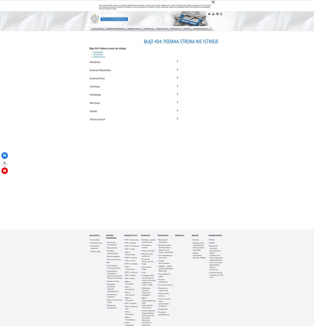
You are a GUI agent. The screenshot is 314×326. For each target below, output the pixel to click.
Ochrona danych (215, 236)
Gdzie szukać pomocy (164, 295)
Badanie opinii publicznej (147, 255)
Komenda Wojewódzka (111, 237)
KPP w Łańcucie (131, 273)
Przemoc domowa (166, 286)
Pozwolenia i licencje (147, 247)
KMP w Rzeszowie (129, 300)
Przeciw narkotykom (163, 281)
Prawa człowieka (148, 251)
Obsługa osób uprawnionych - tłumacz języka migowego (199, 247)
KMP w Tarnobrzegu (130, 319)
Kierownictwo (112, 248)
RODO (212, 240)
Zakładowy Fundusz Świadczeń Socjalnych (146, 292)
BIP (108, 263)
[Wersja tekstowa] (217, 13)
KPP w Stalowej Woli (131, 308)
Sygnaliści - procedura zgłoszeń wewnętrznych (112, 288)
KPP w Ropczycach (130, 294)
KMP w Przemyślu (129, 283)
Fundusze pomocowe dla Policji (147, 262)
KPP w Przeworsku (129, 289)
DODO (212, 244)
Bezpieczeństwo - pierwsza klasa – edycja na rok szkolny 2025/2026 (166, 249)
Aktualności (95, 236)
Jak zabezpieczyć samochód (165, 257)
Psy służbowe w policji (165, 276)
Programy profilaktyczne (164, 314)
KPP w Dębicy (130, 244)
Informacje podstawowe (112, 244)
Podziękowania (96, 244)
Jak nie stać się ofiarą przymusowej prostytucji (164, 303)
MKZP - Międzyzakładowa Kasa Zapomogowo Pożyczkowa (149, 303)
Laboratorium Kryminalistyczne (113, 267)
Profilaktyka (163, 236)
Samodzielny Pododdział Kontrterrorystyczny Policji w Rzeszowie (114, 275)
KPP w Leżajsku (131, 264)
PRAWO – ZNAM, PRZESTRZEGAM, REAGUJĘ (166, 269)
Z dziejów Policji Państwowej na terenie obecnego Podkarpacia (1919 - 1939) (149, 281)
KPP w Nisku (130, 279)
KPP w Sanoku (131, 304)
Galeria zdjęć (96, 252)
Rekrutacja (179, 236)
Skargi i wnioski (113, 282)
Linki (143, 273)
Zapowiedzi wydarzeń (95, 248)
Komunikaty (95, 240)
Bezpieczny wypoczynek (163, 290)
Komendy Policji (130, 236)
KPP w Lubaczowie (129, 269)
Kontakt (195, 236)
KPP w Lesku (130, 261)
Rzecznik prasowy (114, 260)
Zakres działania (113, 257)
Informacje (145, 236)
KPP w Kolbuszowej (130, 254)
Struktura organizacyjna (112, 253)
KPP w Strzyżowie (129, 314)
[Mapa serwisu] (213, 13)
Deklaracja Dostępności (112, 307)
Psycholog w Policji (147, 269)
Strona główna (98, 54)
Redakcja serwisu (99, 57)
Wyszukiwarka (98, 52)
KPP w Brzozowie (132, 240)
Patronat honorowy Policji (114, 302)
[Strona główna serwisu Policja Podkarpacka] (209, 13)
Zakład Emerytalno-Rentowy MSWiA (199, 256)
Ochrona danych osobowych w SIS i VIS (216, 275)
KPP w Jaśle (130, 250)
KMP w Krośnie (131, 258)
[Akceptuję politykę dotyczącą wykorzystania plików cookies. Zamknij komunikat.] (213, 2)
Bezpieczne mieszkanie (163, 241)
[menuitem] (98, 28)
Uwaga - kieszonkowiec (164, 263)
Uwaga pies (163, 310)
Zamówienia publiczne (112, 296)
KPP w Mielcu (130, 276)
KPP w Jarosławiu (132, 247)
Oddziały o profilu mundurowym (148, 241)
